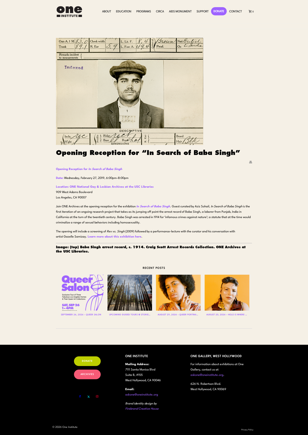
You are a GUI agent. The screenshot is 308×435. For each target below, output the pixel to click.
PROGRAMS (143, 11)
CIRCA (160, 11)
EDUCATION (123, 11)
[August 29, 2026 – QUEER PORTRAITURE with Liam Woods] (178, 293)
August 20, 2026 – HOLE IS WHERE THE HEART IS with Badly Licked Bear (227, 315)
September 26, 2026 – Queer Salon (81, 315)
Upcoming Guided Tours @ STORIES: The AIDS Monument (130, 315)
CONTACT (235, 11)
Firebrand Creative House (142, 408)
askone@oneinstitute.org (141, 394)
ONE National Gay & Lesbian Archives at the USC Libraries (112, 186)
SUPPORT (203, 11)
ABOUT (106, 11)
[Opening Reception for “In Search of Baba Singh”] (154, 91)
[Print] (250, 162)
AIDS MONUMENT (180, 11)
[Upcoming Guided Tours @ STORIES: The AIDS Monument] (129, 293)
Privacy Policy (247, 430)
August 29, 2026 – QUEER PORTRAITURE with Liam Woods (179, 315)
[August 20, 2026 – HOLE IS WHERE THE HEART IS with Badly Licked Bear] (227, 293)
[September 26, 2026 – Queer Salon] (81, 293)
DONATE (219, 11)
